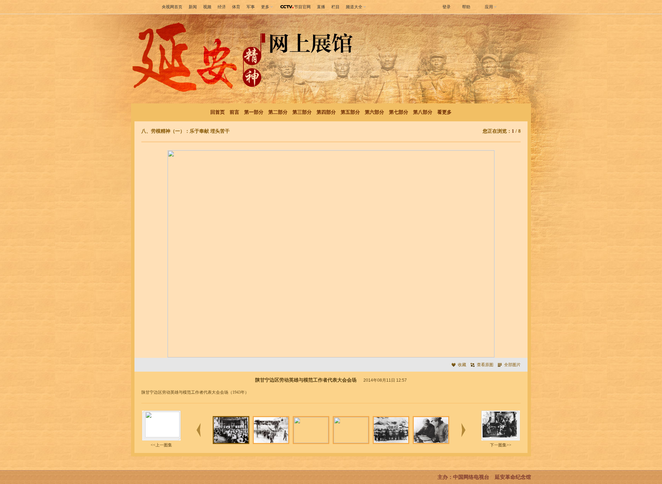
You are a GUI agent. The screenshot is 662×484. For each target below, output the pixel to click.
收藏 (462, 364)
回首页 (217, 112)
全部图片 (512, 364)
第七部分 (398, 112)
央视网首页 (172, 6)
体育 (236, 6)
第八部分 (422, 112)
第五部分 (350, 112)
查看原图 (485, 364)
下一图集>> (500, 445)
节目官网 (302, 6)
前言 (234, 112)
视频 (207, 6)
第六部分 (374, 112)
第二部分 (278, 112)
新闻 (193, 6)
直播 (321, 6)
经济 (222, 6)
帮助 (466, 6)
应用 (489, 6)
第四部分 (326, 112)
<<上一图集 (161, 445)
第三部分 (302, 112)
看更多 (444, 112)
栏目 (335, 6)
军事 (251, 6)
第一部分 (253, 112)
